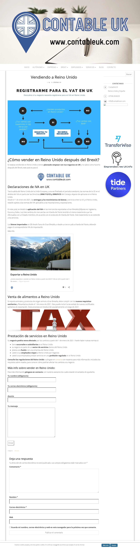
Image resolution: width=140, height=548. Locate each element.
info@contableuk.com (116, 101)
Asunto (11, 396)
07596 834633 (114, 96)
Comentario (15, 467)
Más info (105, 545)
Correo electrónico (18, 507)
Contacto (111, 67)
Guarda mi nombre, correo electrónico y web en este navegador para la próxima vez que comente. (53, 527)
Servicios (90, 67)
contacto (59, 359)
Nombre (13, 497)
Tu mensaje (13, 406)
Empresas (52, 67)
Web (11, 517)
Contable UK (57, 82)
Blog (101, 67)
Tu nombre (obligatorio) (18, 376)
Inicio (26, 67)
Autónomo (38, 67)
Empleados (76, 67)
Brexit (64, 67)
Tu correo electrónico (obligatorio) (22, 386)
